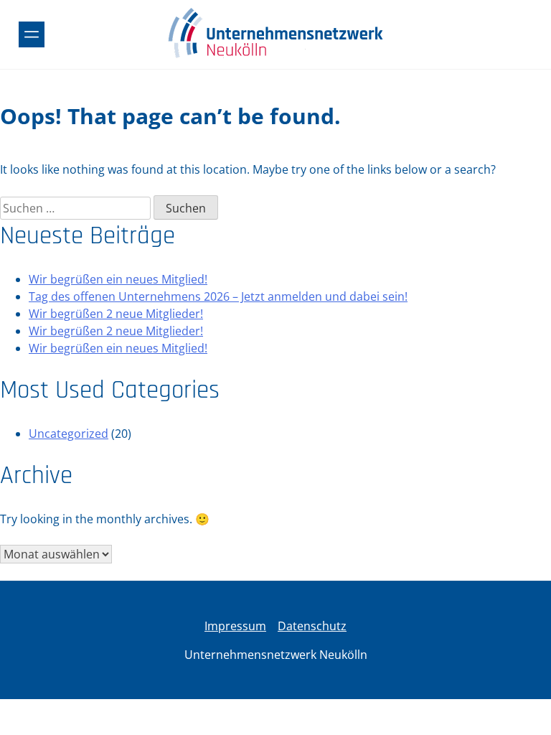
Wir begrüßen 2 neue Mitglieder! (116, 314)
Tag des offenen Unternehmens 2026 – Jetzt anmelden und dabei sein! (218, 296)
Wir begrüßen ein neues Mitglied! (118, 279)
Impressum (235, 626)
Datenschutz (312, 626)
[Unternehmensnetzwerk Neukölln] (275, 56)
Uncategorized (68, 433)
